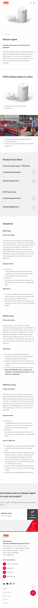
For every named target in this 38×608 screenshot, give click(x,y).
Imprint (5, 589)
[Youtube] (7, 583)
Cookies (5, 599)
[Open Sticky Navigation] (33, 587)
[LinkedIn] (4, 583)
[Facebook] (13, 583)
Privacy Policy (7, 592)
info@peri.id (10, 555)
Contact (5, 603)
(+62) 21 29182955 (12, 553)
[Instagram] (10, 583)
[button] (8, 34)
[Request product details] (33, 593)
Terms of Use (7, 596)
